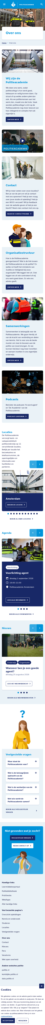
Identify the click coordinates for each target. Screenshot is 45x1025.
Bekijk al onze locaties (20, 519)
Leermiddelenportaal (11, 887)
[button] (8, 513)
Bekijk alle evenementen (20, 614)
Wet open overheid (10, 959)
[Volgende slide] (39, 464)
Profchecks (6, 895)
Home (4, 43)
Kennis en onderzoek (11, 919)
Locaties (5, 927)
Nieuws (5, 946)
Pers (4, 951)
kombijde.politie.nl (10, 974)
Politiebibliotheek (9, 891)
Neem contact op (21, 846)
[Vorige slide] (33, 464)
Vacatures (6, 955)
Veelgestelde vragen (21, 838)
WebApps (6, 899)
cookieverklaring (6, 1016)
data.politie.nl (8, 978)
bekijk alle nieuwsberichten (20, 698)
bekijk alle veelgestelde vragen (17, 810)
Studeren (6, 923)
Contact (5, 942)
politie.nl (5, 970)
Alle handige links (9, 904)
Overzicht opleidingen (11, 914)
